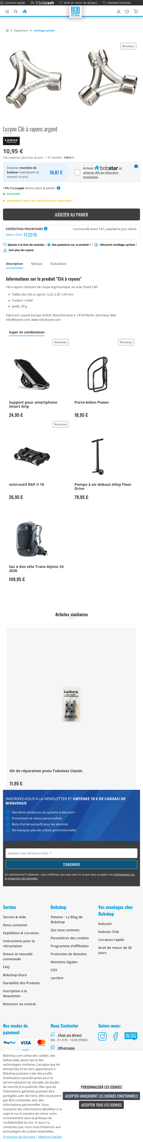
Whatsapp (66, 1048)
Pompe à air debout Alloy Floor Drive (102, 486)
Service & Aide (14, 917)
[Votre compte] (118, 11)
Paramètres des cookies (70, 938)
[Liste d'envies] (127, 11)
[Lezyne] (11, 141)
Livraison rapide (15, 2)
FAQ (6, 967)
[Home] (7, 30)
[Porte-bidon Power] (97, 374)
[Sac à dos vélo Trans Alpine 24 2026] (32, 539)
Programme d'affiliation (70, 946)
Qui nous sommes (65, 930)
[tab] (14, 264)
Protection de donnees (19, 1137)
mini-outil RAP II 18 (26, 484)
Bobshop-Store (15, 975)
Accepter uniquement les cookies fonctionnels (101, 1096)
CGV (54, 970)
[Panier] (135, 11)
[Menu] (7, 11)
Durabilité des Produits (21, 983)
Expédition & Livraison (21, 933)
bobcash (105, 923)
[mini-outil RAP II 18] (32, 457)
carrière (57, 978)
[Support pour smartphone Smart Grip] (32, 374)
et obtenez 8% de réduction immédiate (102, 172)
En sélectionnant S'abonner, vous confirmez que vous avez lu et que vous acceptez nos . (70, 876)
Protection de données (69, 954)
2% (32, 2)
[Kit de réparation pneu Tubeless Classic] (71, 704)
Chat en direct (70, 1035)
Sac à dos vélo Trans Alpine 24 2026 (36, 569)
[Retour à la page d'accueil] (75, 11)
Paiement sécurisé (119, 2)
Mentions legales (50, 1137)
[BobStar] (24, 11)
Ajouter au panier (71, 214)
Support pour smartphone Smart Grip (33, 404)
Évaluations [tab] (58, 264)
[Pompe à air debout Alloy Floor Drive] (97, 457)
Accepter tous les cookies (101, 1105)
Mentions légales (64, 962)
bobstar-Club (108, 931)
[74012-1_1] (71, 79)
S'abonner (71, 864)
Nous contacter (15, 925)
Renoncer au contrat (19, 1004)
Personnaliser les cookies (101, 1087)
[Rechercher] (16, 11)
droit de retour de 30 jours (80, 2)
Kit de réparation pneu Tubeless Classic (46, 771)
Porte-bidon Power (91, 402)
